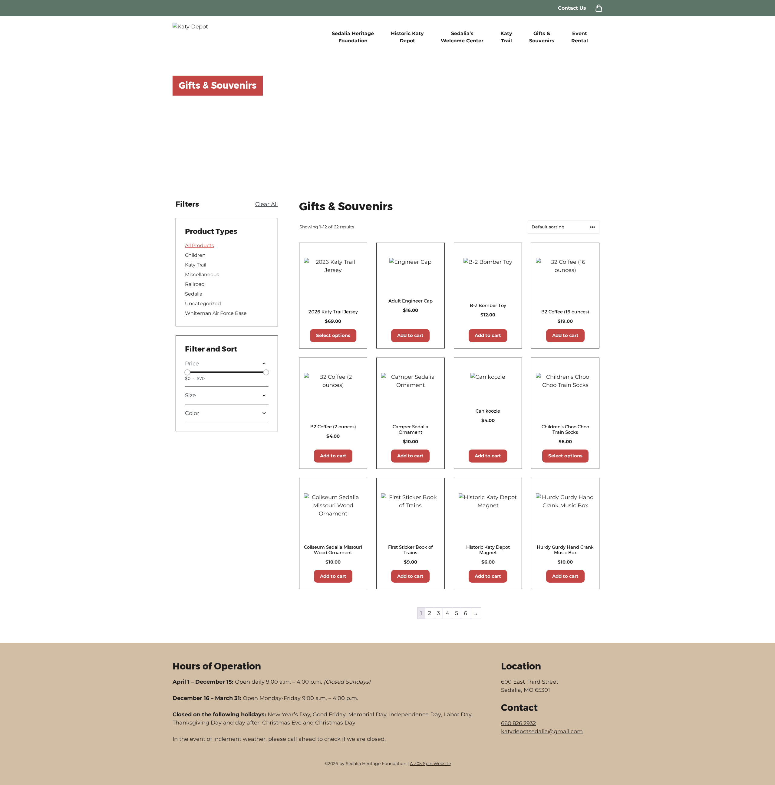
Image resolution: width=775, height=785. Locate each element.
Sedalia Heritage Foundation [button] (353, 37)
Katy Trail (195, 265)
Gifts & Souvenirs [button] (541, 37)
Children (195, 255)
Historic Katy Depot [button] (407, 37)
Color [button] (192, 413)
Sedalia (193, 294)
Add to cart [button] (410, 335)
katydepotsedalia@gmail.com (542, 731)
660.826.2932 (518, 723)
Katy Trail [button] (506, 37)
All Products (199, 245)
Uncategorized (203, 303)
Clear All (266, 204)
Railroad (195, 284)
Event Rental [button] (579, 37)
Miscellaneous (202, 274)
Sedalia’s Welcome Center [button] (462, 37)
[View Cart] (598, 8)
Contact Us (572, 8)
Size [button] (190, 395)
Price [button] (192, 363)
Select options (333, 335)
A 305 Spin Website (430, 763)
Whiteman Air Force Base (216, 313)
